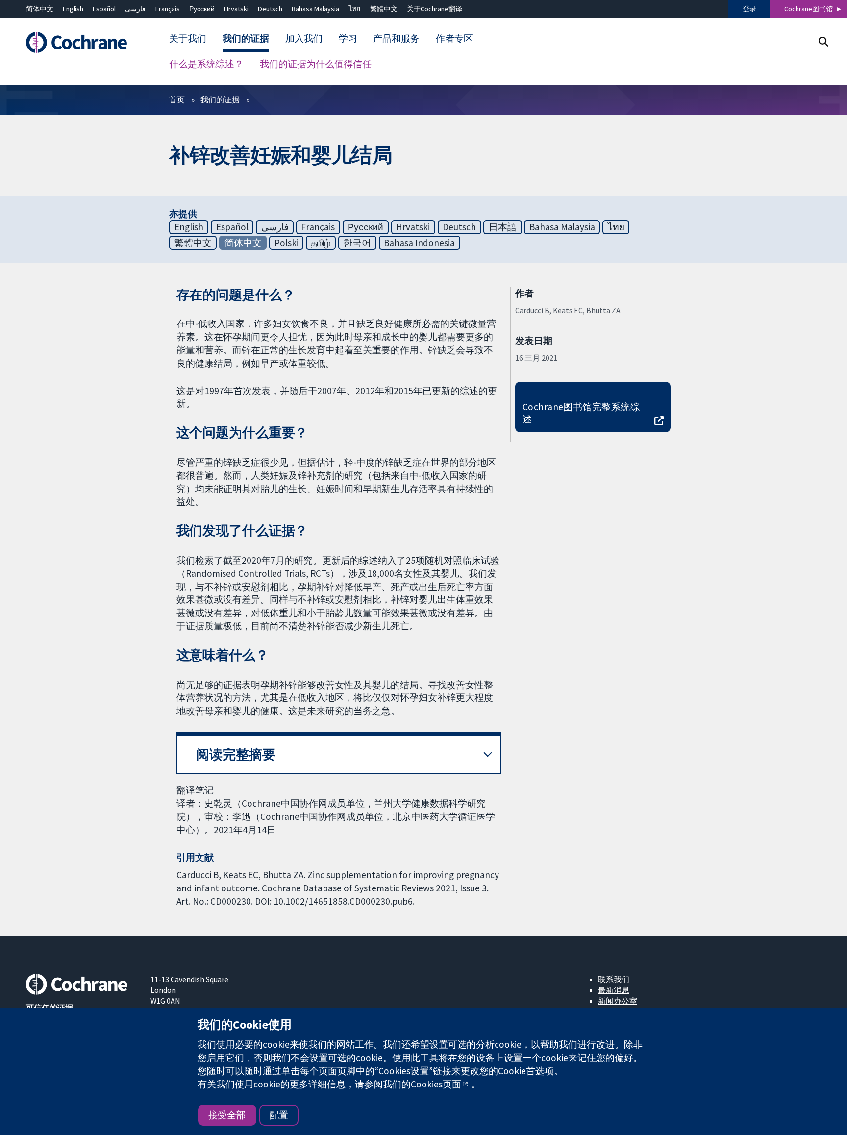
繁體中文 (384, 8)
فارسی (135, 8)
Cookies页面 (436, 1084)
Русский (202, 8)
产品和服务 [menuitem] (396, 38)
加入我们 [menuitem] (304, 38)
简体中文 (39, 8)
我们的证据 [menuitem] (246, 38)
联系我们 (613, 979)
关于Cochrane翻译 (434, 8)
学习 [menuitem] (348, 38)
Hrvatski (236, 8)
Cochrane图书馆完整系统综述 (581, 413)
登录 (749, 8)
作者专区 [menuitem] (454, 38)
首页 (177, 99)
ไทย (354, 8)
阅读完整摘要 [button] (235, 754)
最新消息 (613, 990)
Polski (286, 242)
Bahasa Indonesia (419, 242)
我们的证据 (220, 99)
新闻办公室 (617, 1001)
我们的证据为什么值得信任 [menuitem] (316, 64)
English (73, 8)
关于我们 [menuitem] (187, 38)
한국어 (357, 242)
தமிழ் (320, 242)
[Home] (81, 42)
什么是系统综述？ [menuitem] (206, 64)
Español (104, 8)
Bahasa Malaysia (315, 8)
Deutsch (270, 8)
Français (167, 8)
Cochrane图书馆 (808, 8)
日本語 (503, 227)
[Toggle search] (823, 41)
